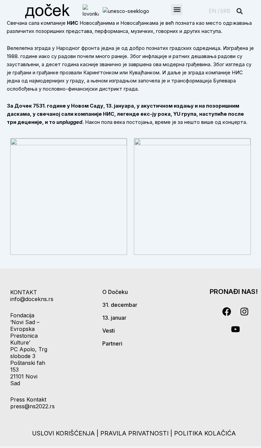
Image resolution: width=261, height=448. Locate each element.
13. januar (114, 317)
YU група (184, 114)
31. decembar (119, 304)
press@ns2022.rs (32, 406)
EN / (214, 11)
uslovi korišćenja (63, 433)
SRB (225, 11)
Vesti (108, 330)
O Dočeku (115, 291)
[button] (176, 9)
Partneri (112, 343)
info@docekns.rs (31, 299)
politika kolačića (205, 433)
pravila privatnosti (135, 433)
